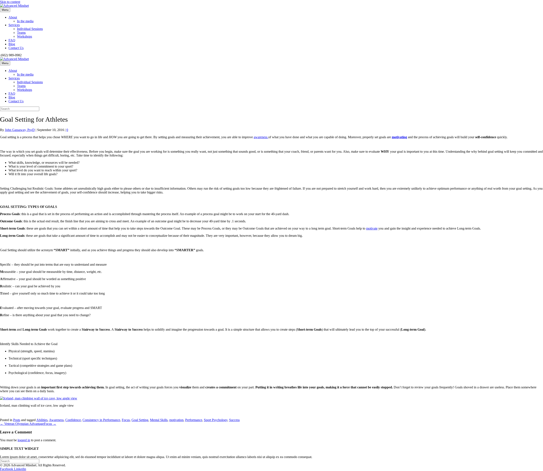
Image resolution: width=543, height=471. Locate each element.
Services (14, 25)
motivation (176, 420)
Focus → (50, 424)
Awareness (56, 420)
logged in (24, 440)
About (12, 17)
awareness (261, 137)
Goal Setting (140, 420)
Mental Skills (159, 420)
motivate (372, 228)
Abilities (42, 420)
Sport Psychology (215, 420)
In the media (25, 21)
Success (234, 420)
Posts (16, 420)
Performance (193, 420)
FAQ (11, 40)
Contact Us (16, 48)
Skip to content (10, 2)
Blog (11, 44)
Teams (21, 32)
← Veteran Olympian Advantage (22, 424)
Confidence (73, 420)
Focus (126, 420)
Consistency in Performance (101, 420)
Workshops (24, 36)
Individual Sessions (30, 29)
